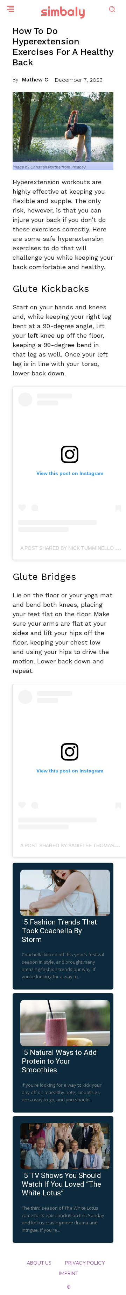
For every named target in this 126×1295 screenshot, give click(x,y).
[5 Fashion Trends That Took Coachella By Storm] (63, 891)
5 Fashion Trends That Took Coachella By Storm (59, 931)
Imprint (68, 1273)
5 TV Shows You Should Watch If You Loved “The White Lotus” (61, 1184)
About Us (39, 1262)
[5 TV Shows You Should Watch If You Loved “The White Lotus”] (63, 1145)
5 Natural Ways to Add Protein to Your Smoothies (59, 1061)
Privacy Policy (85, 1262)
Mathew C (35, 80)
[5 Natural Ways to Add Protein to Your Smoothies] (63, 1022)
